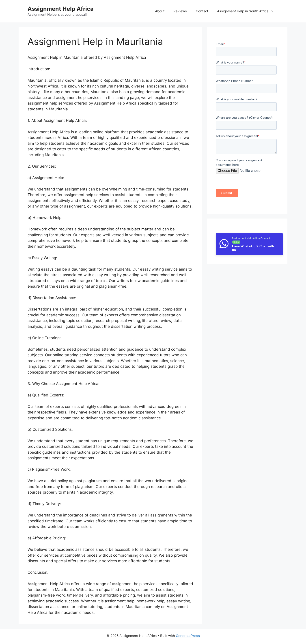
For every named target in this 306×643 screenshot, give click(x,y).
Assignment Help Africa (61, 8)
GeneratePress (188, 636)
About (159, 11)
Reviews (180, 11)
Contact (202, 11)
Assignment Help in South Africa (242, 11)
